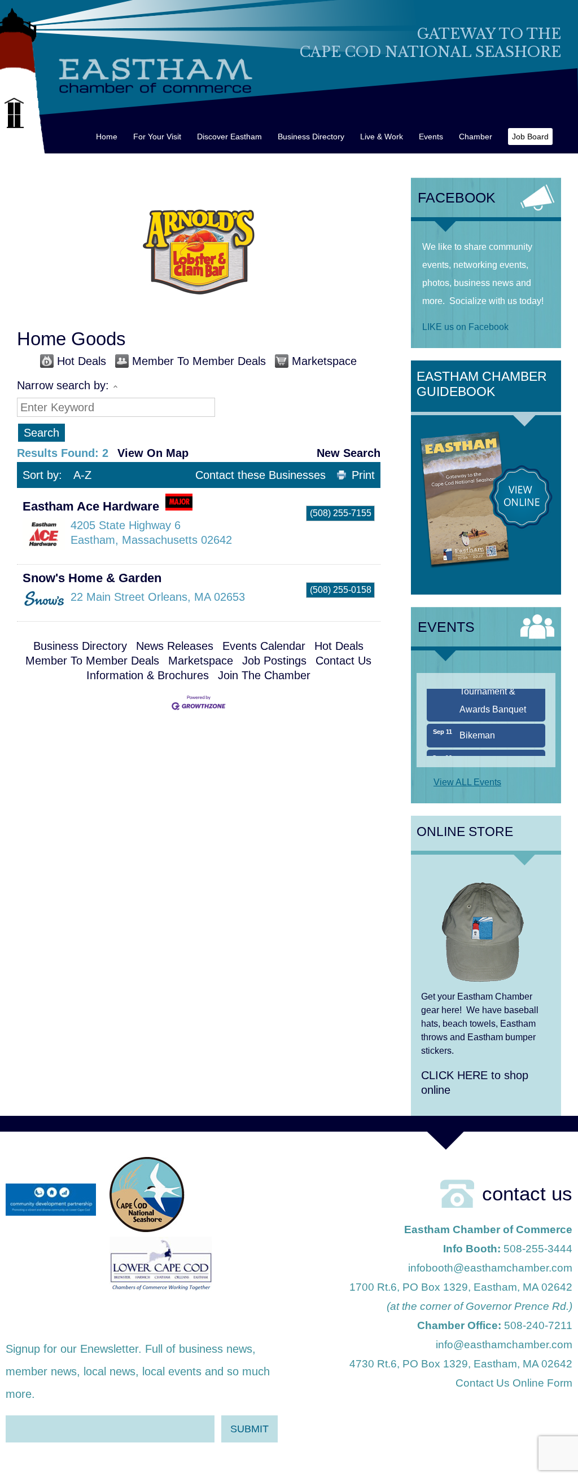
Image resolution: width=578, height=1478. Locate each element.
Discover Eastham (229, 136)
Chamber (475, 136)
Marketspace (324, 361)
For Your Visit (157, 136)
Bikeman (477, 723)
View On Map (153, 453)
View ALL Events (467, 782)
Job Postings (274, 660)
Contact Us (343, 660)
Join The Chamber (264, 675)
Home (106, 136)
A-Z (82, 475)
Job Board (530, 136)
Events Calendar (263, 646)
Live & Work (381, 136)
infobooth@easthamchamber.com (490, 1268)
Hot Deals (81, 361)
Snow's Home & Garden (92, 578)
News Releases (174, 646)
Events (431, 136)
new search (348, 453)
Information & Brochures (147, 675)
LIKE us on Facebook (465, 327)
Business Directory (311, 136)
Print (363, 475)
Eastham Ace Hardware (91, 506)
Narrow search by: (63, 385)
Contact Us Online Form (514, 1383)
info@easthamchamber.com (504, 1345)
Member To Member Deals (199, 361)
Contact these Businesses (260, 475)
